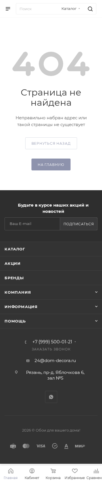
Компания (18, 292)
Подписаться (78, 224)
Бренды (14, 278)
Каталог (15, 249)
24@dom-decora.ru (55, 360)
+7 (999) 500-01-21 (52, 342)
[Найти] (89, 8)
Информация (21, 306)
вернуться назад (51, 143)
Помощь (15, 321)
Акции (13, 263)
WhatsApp (51, 397)
